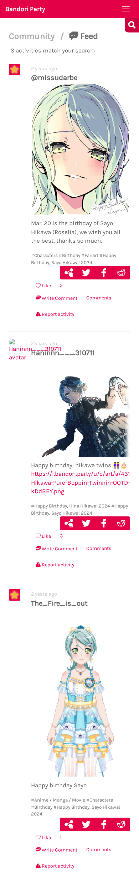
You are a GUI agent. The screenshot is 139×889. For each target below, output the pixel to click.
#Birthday (69, 255)
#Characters (44, 255)
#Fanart (89, 255)
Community (33, 36)
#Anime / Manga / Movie (58, 800)
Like (46, 286)
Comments (98, 298)
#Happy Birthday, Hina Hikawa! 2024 (70, 506)
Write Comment (59, 298)
